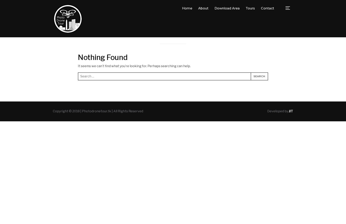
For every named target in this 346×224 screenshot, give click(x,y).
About (203, 8)
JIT (291, 111)
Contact (267, 8)
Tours (250, 8)
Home (187, 8)
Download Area (227, 8)
